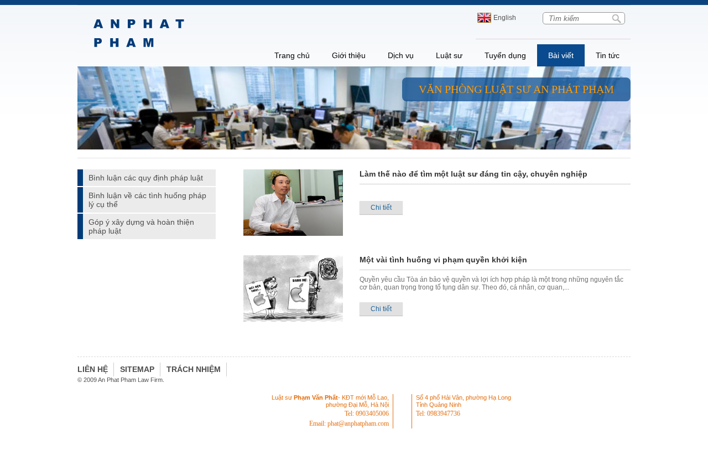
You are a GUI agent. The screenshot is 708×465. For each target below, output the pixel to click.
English (504, 18)
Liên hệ (92, 369)
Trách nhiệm (193, 369)
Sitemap (137, 369)
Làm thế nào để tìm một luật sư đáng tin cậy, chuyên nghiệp (473, 173)
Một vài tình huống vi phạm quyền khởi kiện (443, 259)
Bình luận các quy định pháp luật (145, 177)
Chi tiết (381, 207)
